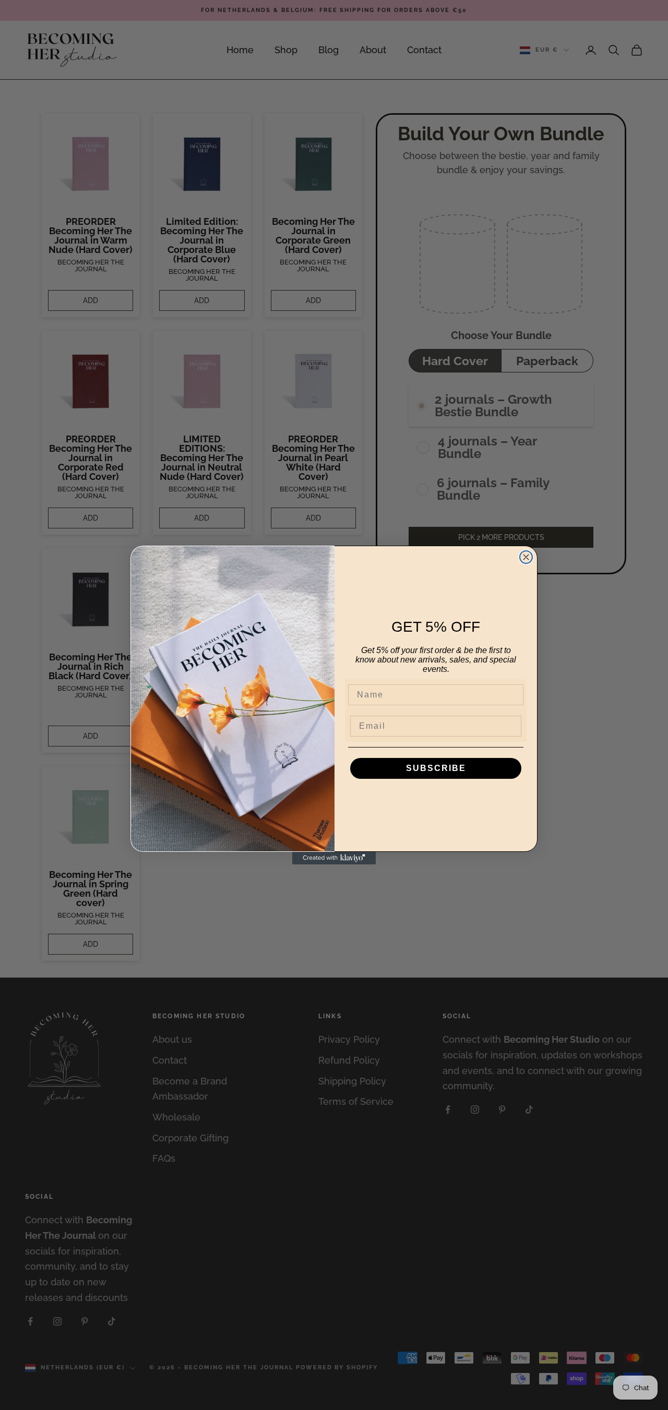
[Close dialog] (526, 557)
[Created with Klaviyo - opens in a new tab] (334, 858)
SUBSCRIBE (436, 768)
